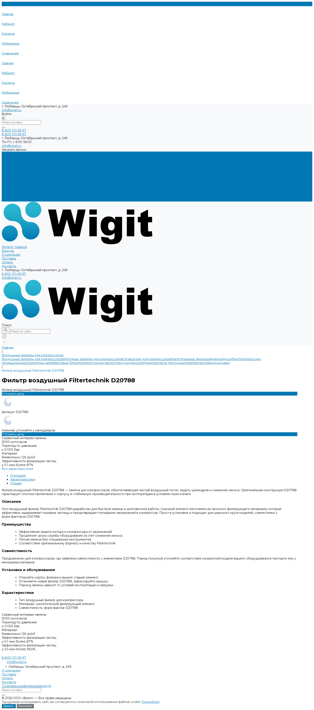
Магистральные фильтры (190, 359)
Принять (8, 706)
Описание (18, 476)
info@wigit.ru (11, 110)
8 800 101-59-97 (14, 274)
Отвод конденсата (128, 363)
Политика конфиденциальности (26, 686)
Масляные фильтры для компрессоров (93, 359)
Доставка (9, 192)
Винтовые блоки (66, 363)
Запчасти (200, 363)
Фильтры (215, 359)
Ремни (148, 363)
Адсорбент (230, 359)
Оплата (7, 196)
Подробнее (150, 702)
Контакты (9, 200)
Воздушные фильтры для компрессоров (32, 359)
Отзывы (16, 483)
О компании (11, 188)
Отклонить (25, 706)
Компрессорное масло (96, 363)
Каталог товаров (14, 180)
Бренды (8, 184)
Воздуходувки (218, 363)
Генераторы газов (39, 363)
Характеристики (22, 479)
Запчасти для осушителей (173, 363)
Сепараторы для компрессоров (147, 359)
